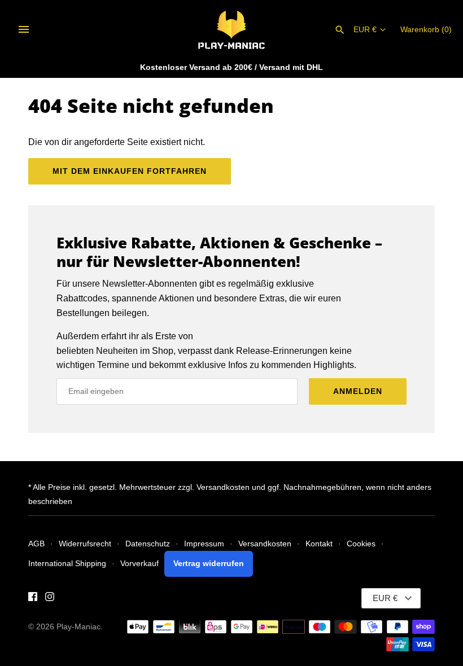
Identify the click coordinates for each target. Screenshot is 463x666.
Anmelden (357, 391)
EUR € (365, 29)
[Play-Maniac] (231, 29)
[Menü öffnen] (23, 29)
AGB (36, 544)
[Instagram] (49, 598)
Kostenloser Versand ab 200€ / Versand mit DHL (231, 67)
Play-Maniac (78, 627)
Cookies (361, 544)
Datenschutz (147, 544)
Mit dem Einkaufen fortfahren (130, 171)
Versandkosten (264, 544)
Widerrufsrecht (85, 544)
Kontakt (319, 544)
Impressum (204, 544)
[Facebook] (32, 598)
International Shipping (67, 563)
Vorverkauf (139, 563)
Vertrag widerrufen (208, 563)
